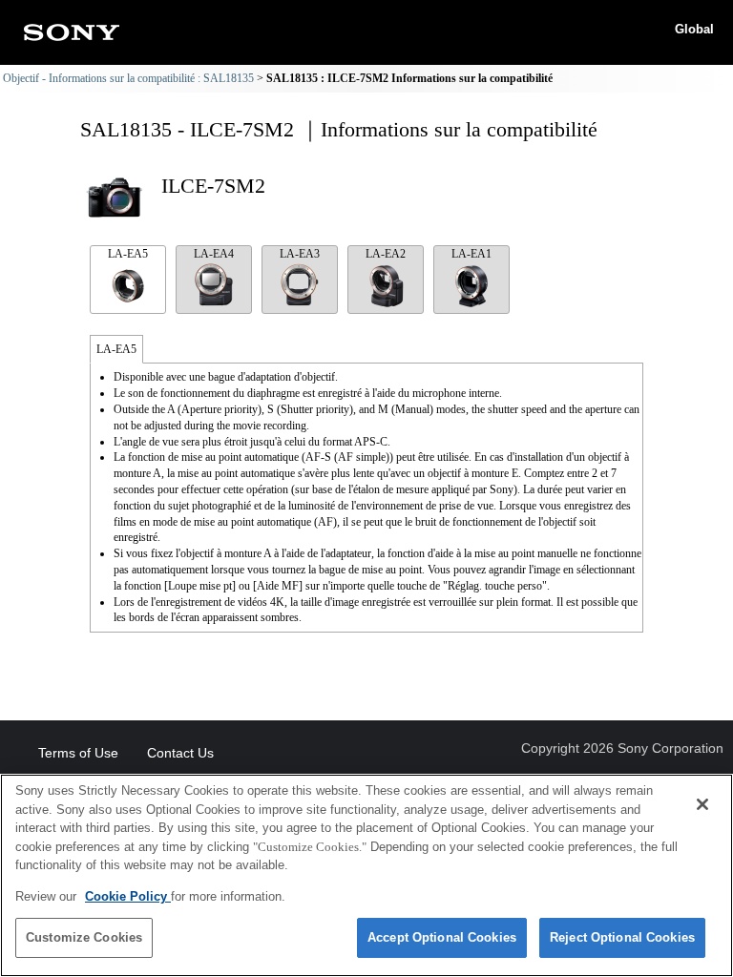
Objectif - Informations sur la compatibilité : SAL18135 (128, 78)
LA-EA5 (128, 253)
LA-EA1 (471, 253)
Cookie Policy (128, 896)
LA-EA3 (300, 253)
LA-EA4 (214, 253)
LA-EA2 (386, 253)
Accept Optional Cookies (441, 937)
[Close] (702, 804)
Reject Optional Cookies (622, 937)
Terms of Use (78, 752)
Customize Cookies (84, 937)
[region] (366, 875)
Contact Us (180, 752)
